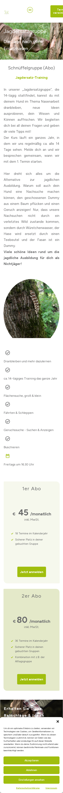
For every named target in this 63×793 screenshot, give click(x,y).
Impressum (51, 788)
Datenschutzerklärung (28, 788)
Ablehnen (31, 770)
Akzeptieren (31, 760)
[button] (57, 721)
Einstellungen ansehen (31, 779)
